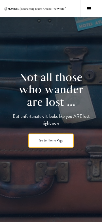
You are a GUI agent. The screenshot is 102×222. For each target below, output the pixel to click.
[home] (36, 9)
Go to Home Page (51, 140)
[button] (88, 8)
